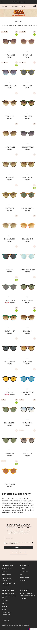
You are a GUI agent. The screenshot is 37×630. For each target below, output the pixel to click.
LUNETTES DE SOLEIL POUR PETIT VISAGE (8, 584)
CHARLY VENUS (27, 362)
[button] (32, 629)
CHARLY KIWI (27, 86)
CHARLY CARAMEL (27, 208)
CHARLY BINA (27, 454)
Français (5, 620)
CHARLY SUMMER (27, 239)
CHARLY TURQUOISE (9, 86)
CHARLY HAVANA (9, 300)
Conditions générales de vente (9, 596)
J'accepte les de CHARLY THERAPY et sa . (18, 543)
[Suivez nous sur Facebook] (12, 552)
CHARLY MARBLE (9, 362)
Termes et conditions (15, 542)
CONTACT (23, 598)
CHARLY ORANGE (9, 484)
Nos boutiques (24, 571)
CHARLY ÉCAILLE (9, 55)
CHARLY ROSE (27, 55)
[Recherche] (6, 6)
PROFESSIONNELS (24, 577)
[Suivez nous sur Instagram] (16, 552)
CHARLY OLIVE (9, 208)
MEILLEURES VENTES (7, 568)
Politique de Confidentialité (11, 543)
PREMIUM (4, 571)
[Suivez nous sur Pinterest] (21, 552)
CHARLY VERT (27, 116)
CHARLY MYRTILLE (27, 147)
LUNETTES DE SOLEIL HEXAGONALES (7, 575)
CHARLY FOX (10, 392)
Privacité (4, 607)
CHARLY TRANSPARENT (27, 270)
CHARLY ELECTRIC (27, 392)
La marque (23, 568)
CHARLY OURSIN (27, 300)
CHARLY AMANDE (9, 239)
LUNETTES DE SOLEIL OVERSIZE (7, 579)
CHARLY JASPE (9, 454)
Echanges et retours (8, 593)
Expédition (5, 600)
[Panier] (34, 6)
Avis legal (5, 603)
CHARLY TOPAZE (9, 147)
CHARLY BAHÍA (9, 178)
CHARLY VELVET (9, 331)
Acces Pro (23, 580)
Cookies (4, 610)
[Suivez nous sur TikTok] (25, 552)
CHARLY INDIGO (27, 423)
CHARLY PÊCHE (9, 116)
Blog (21, 574)
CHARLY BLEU (9, 270)
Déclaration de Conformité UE (6, 613)
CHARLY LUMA (27, 331)
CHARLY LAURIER (27, 178)
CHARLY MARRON (9, 423)
